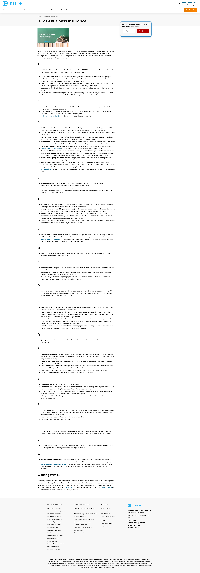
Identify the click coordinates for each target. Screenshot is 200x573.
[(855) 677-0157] (180, 3)
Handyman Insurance (54, 516)
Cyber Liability (46, 169)
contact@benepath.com (137, 523)
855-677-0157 (107, 487)
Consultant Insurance (54, 525)
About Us (104, 504)
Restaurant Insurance (54, 514)
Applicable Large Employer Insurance (85, 514)
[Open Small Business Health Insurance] (40, 10)
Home (40, 17)
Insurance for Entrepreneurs (83, 527)
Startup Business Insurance (82, 522)
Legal (103, 520)
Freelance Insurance (80, 525)
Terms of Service (103, 567)
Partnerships (105, 511)
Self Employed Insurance (81, 533)
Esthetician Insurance (54, 530)
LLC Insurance (78, 511)
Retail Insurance (52, 533)
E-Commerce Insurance (54, 519)
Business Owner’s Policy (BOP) (51, 116)
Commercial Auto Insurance (51, 149)
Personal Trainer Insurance (55, 544)
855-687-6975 (69, 487)
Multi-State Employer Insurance (84, 519)
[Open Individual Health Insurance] (59, 10)
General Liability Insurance (50, 239)
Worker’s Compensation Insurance (53, 464)
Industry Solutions (54, 504)
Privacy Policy (115, 567)
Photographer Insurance (55, 536)
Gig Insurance (78, 530)
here (123, 565)
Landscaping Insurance (54, 522)
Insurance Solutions (82, 504)
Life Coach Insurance (53, 549)
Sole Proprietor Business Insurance (84, 508)
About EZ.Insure (105, 508)
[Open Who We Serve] (70, 10)
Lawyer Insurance (52, 527)
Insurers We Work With (108, 516)
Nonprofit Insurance (80, 516)
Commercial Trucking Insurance (57, 511)
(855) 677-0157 (189, 2)
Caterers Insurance (53, 547)
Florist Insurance (52, 541)
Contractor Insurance (54, 508)
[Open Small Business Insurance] (19, 10)
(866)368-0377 (133, 528)
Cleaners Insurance (53, 538)
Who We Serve (105, 514)
